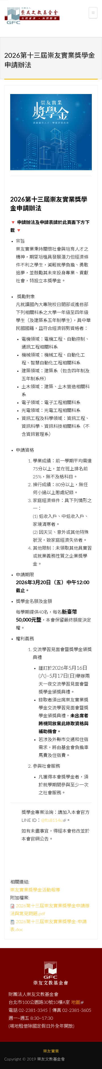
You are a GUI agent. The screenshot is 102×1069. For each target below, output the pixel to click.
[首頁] (32, 16)
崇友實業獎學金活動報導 (35, 890)
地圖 (75, 1002)
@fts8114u (52, 820)
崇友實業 (51, 1051)
